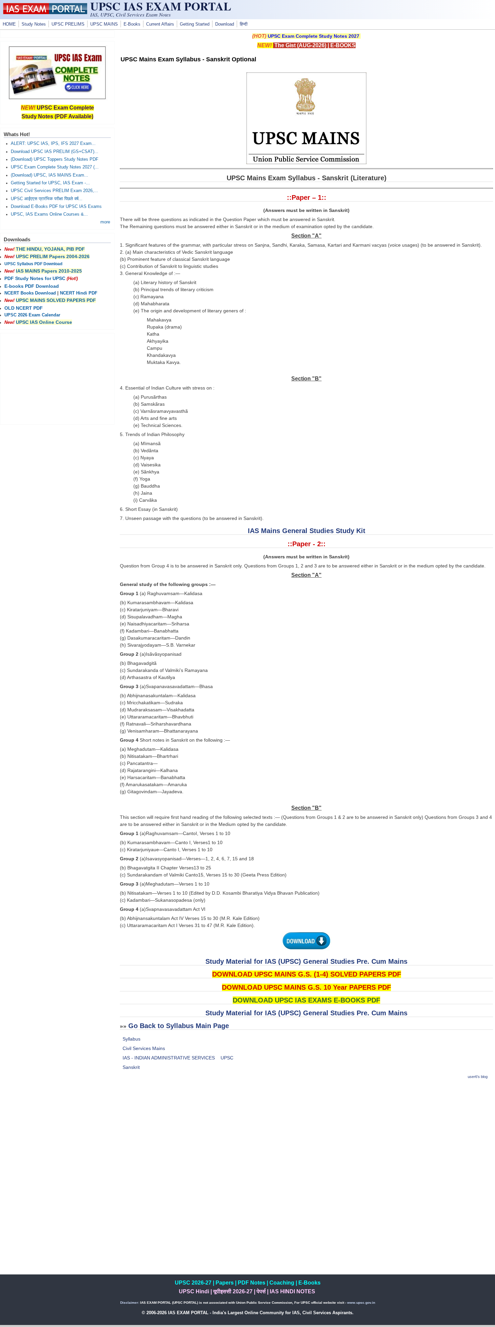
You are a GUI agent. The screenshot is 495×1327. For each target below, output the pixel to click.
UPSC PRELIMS (68, 24)
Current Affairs (160, 24)
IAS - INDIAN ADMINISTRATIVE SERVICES (169, 1057)
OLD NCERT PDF (23, 308)
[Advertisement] (306, 1133)
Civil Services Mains (144, 1048)
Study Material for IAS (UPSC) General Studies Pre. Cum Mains (306, 961)
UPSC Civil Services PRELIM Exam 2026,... (54, 190)
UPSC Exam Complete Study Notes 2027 (313, 36)
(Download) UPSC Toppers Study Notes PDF (54, 159)
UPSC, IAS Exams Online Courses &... (49, 214)
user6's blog (478, 1077)
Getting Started (194, 24)
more (105, 222)
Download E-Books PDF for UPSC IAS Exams (56, 206)
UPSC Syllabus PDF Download (33, 263)
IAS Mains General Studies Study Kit (306, 530)
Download (224, 24)
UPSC (227, 1057)
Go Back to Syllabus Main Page (178, 1025)
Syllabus (131, 1039)
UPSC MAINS (104, 24)
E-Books (132, 24)
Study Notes (34, 24)
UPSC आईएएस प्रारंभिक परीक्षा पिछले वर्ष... (46, 198)
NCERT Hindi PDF (78, 293)
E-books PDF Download (31, 286)
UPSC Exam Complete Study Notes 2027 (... (55, 167)
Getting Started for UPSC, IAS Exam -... (50, 183)
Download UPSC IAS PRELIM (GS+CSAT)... (54, 151)
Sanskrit (131, 1067)
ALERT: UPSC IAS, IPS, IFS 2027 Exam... (53, 143)
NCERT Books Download (30, 293)
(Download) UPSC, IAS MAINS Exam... (49, 175)
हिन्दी (244, 24)
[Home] (45, 12)
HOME (9, 24)
